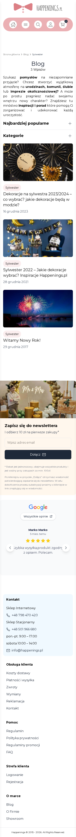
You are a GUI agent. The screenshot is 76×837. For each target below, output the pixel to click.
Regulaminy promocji (23, 745)
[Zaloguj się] (50, 24)
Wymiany (13, 694)
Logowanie (14, 775)
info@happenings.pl (27, 650)
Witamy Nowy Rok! (22, 340)
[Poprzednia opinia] (10, 548)
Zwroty (11, 687)
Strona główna (11, 54)
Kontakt (12, 708)
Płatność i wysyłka (20, 680)
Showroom (14, 819)
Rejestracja (14, 782)
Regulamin (15, 731)
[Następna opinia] (66, 548)
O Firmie (12, 812)
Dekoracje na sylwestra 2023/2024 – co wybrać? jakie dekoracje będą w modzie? (37, 199)
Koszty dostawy (18, 673)
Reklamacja (15, 701)
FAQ (9, 752)
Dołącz (35, 454)
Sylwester (12, 187)
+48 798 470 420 (25, 615)
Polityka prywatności (22, 738)
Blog (26, 54)
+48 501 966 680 (24, 629)
